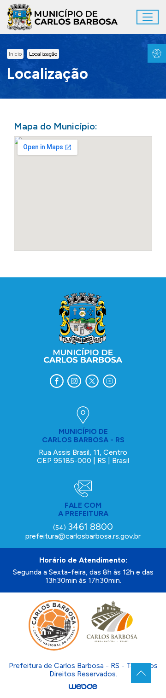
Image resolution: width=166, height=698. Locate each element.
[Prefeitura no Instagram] (74, 381)
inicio (15, 54)
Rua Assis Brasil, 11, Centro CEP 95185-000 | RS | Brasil (83, 456)
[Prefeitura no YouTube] (109, 381)
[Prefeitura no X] (92, 381)
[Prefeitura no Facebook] (57, 381)
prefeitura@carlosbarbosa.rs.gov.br (83, 536)
